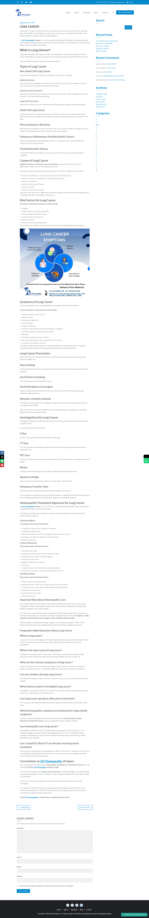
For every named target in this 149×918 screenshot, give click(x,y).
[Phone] (146, 460)
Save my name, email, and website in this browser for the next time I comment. (46, 886)
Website (19, 876)
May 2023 (99, 96)
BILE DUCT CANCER (102, 46)
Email (19, 867)
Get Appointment (125, 12)
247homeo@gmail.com (118, 2)
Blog (97, 125)
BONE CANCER (101, 51)
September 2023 (101, 94)
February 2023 (101, 99)
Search (100, 20)
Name (19, 857)
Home (59, 909)
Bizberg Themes (106, 913)
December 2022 (101, 104)
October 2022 (100, 107)
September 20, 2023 (27, 23)
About (66, 909)
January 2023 (100, 102)
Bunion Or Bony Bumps (117, 80)
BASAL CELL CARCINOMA (104, 43)
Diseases (74, 909)
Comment (21, 828)
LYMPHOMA (24, 807)
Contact (88, 909)
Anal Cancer (112, 68)
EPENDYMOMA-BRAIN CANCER (113, 76)
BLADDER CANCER (102, 49)
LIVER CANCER (84, 807)
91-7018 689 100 (103, 2)
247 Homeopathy (28, 40)
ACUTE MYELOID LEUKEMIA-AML (107, 41)
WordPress (86, 913)
